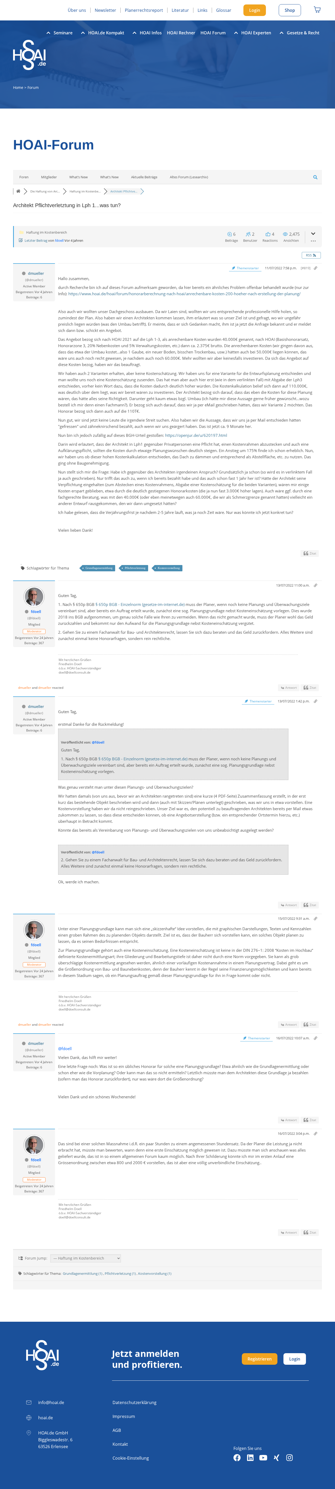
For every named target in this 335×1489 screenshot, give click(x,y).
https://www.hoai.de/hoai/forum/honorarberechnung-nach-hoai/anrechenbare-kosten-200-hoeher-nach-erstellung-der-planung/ (184, 293)
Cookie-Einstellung (131, 1458)
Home (18, 87)
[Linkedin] (250, 1457)
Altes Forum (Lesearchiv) (189, 177)
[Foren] (18, 191)
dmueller (36, 273)
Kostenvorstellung (169, 567)
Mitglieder (49, 177)
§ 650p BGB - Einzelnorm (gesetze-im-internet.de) (140, 604)
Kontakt (120, 1444)
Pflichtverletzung (135, 567)
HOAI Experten (256, 33)
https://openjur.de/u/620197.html (196, 435)
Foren (24, 177)
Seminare (63, 33)
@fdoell (98, 742)
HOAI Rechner (181, 33)
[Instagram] (289, 1457)
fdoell (59, 240)
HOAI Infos (151, 33)
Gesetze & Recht (303, 33)
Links (203, 10)
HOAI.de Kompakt (106, 33)
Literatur (180, 10)
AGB (117, 1430)
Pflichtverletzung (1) (121, 1273)
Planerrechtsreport (144, 10)
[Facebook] (237, 1457)
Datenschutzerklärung (135, 1402)
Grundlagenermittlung (99, 567)
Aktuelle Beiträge (144, 177)
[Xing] (276, 1457)
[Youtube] (263, 1457)
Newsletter (105, 10)
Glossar (223, 10)
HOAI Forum (213, 33)
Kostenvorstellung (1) (154, 1273)
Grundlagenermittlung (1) (83, 1273)
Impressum (124, 1416)
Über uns (77, 10)
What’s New (78, 177)
